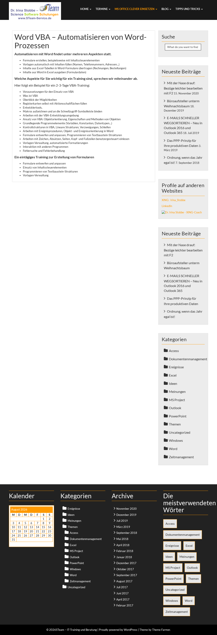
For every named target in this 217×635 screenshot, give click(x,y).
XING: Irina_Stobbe (173, 200)
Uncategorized (179, 432)
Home (84, 9)
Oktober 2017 (125, 569)
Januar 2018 (124, 557)
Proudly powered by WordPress (118, 629)
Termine (102, 9)
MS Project (177, 400)
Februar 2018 (124, 551)
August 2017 (124, 581)
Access (174, 351)
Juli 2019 (122, 520)
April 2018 (122, 545)
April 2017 (122, 599)
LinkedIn (167, 206)
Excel (173, 375)
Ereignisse (176, 367)
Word (173, 449)
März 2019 (123, 527)
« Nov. (14, 543)
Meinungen (177, 391)
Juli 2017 (122, 587)
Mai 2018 (122, 539)
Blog (165, 9)
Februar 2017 (124, 605)
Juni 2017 (122, 593)
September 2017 (126, 575)
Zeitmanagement (181, 457)
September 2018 (126, 532)
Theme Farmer (161, 629)
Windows (176, 440)
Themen (175, 424)
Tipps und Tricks (188, 9)
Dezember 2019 (126, 514)
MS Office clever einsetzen (135, 9)
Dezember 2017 (126, 563)
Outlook (175, 408)
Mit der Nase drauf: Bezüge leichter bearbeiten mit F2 (183, 88)
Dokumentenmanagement (188, 359)
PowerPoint (177, 416)
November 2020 (126, 508)
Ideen (173, 383)
